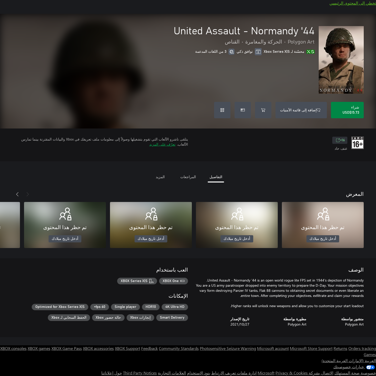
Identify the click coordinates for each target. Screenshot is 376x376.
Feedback (149, 348)
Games (370, 354)
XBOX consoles (13, 348)
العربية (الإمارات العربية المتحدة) (349, 360)
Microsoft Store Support (311, 348)
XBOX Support (127, 348)
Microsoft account (273, 348)
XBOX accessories (98, 348)
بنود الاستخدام (198, 372)
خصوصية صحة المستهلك (355, 372)
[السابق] (28, 194)
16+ (342, 140)
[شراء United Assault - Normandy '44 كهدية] (243, 110)
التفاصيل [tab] (215, 176)
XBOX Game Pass (66, 348)
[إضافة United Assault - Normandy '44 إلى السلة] (263, 110)
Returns (340, 348)
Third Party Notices (140, 372)
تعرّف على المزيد (162, 144)
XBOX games (39, 348)
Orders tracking (362, 348)
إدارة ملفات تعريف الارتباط (234, 372)
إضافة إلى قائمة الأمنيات (298, 110)
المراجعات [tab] (188, 176)
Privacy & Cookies (291, 372)
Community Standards (179, 348)
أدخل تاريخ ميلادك (322, 239)
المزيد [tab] (160, 176)
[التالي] (17, 194)
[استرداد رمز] (222, 110)
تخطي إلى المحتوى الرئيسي (352, 3)
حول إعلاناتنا (111, 372)
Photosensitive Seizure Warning (228, 348)
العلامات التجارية (172, 372)
